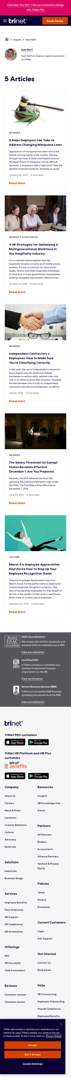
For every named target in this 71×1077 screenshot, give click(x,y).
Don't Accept (33, 1054)
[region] (32, 1046)
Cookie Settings (33, 1063)
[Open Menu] (5, 21)
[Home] (7, 39)
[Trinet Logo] (18, 21)
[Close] (61, 1024)
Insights (17, 39)
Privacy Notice (53, 1036)
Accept (32, 1045)
